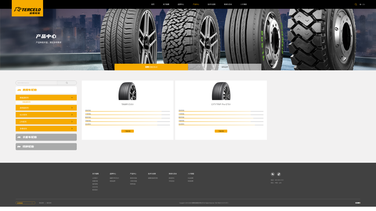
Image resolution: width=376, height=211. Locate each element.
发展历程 (95, 181)
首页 (152, 4)
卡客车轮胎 (133, 181)
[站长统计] (357, 202)
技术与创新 (212, 4)
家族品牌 (225, 67)
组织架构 (95, 184)
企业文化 (95, 187)
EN (364, 4)
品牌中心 (181, 4)
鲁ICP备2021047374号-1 (222, 203)
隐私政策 (41, 203)
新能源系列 (26, 102)
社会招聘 (190, 178)
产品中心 (196, 4)
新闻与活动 (228, 4)
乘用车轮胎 (133, 178)
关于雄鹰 (166, 4)
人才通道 (243, 4)
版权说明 (49, 203)
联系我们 (95, 190)
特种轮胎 (133, 184)
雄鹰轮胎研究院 (153, 178)
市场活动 (171, 181)
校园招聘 (190, 181)
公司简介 (95, 178)
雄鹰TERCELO (151, 67)
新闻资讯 (171, 178)
